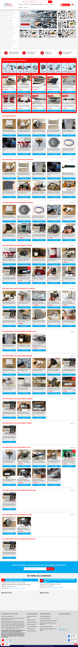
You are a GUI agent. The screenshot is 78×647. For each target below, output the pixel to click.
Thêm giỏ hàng (10, 91)
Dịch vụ (51, 4)
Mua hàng (21, 7)
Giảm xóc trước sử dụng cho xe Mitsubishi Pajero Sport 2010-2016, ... (68, 279)
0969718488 (49, 587)
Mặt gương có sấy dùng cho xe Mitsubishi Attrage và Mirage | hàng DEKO (9, 131)
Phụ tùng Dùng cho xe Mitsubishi (36, 4)
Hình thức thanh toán (31, 624)
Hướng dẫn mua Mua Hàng (45, 616)
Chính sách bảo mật (31, 628)
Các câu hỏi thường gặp (31, 626)
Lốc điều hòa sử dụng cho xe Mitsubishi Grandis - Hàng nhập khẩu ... (23, 413)
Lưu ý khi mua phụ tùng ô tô (45, 618)
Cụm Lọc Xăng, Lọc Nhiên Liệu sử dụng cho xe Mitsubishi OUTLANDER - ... (53, 322)
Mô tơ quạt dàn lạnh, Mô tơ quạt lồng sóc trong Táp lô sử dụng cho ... (53, 150)
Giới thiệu (26, 4)
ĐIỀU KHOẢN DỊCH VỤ (31, 631)
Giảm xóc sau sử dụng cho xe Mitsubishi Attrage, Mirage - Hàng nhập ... (68, 389)
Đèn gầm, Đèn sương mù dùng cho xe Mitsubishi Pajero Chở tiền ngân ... (38, 131)
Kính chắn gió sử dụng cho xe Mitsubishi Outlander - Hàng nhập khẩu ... (38, 303)
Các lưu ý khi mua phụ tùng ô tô (46, 626)
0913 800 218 (11, 588)
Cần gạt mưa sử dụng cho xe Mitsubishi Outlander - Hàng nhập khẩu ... (38, 106)
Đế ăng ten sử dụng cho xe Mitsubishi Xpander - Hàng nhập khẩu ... (8, 87)
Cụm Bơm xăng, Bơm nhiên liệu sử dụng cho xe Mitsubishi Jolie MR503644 (38, 150)
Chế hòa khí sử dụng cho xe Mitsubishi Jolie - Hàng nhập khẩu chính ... (23, 480)
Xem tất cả (72, 159)
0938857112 (61, 587)
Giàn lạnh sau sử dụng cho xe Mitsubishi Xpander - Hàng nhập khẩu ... (68, 174)
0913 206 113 (23, 588)
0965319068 (55, 587)
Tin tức (46, 4)
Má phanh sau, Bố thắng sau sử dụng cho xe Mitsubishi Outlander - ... (53, 303)
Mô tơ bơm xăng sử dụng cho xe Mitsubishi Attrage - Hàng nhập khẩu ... (54, 106)
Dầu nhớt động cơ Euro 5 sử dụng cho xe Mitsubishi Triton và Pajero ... (38, 260)
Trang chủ (21, 4)
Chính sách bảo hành (31, 619)
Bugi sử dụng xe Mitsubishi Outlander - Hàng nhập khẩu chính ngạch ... (68, 303)
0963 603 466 (17, 588)
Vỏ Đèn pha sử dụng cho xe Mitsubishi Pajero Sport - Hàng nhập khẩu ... (39, 346)
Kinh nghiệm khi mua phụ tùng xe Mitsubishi (48, 620)
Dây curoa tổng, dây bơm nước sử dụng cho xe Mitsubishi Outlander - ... (8, 303)
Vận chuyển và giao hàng (32, 622)
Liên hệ (25, 7)
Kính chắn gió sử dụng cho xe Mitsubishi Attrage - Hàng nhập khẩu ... (24, 236)
